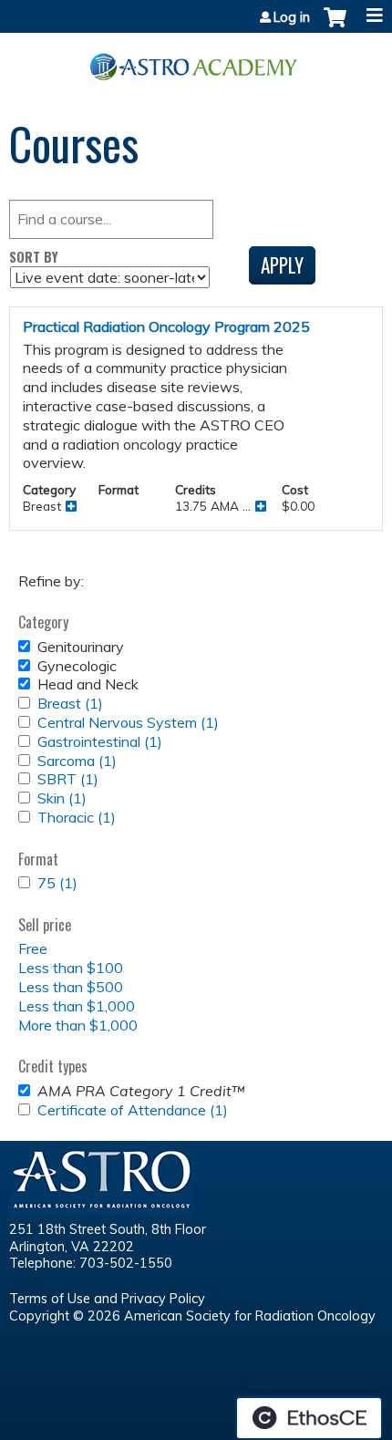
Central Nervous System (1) (128, 722)
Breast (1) (70, 703)
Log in (291, 17)
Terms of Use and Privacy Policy (107, 1298)
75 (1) (57, 883)
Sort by (33, 256)
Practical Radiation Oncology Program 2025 (166, 326)
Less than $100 (70, 967)
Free (32, 948)
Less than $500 (70, 987)
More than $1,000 (78, 1025)
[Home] (196, 60)
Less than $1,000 (76, 1006)
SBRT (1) (67, 779)
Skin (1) (62, 798)
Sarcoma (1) (77, 760)
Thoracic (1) (76, 817)
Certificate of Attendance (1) (132, 1110)
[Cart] (335, 26)
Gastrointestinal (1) (99, 741)
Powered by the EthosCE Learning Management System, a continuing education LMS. (309, 1418)
